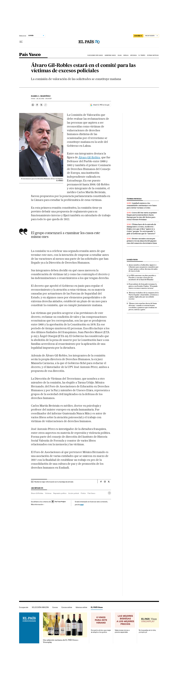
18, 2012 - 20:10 (43, 98)
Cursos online (66, 607)
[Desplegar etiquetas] (109, 493)
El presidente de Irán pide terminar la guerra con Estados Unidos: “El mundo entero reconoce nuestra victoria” (143, 286)
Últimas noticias (153, 55)
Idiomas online (81, 607)
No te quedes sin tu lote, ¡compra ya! (147, 631)
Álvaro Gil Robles (37, 493)
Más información (37, 504)
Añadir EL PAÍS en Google (101, 105)
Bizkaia (126, 55)
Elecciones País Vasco (95, 55)
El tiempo (142, 55)
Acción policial (73, 493)
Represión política (59, 493)
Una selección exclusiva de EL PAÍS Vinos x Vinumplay (60, 641)
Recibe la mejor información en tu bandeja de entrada (53, 482)
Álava (120, 55)
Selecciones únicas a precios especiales (122, 631)
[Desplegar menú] (21, 42)
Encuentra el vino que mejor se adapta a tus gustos (101, 631)
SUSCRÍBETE (138, 36)
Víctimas (48, 493)
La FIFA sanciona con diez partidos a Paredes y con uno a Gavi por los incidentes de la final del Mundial (142, 277)
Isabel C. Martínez (40, 96)
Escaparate (23, 607)
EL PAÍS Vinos (97, 607)
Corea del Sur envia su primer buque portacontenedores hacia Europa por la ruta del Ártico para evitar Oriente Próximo (142, 216)
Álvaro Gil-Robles (89, 157)
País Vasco (30, 54)
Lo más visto (132, 260)
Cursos (55, 607)
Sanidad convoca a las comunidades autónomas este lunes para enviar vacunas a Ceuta (142, 205)
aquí (82, 504)
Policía (83, 493)
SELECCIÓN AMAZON (40, 607)
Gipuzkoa (133, 55)
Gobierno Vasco (110, 55)
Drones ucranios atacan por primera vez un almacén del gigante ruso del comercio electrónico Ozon (142, 240)
